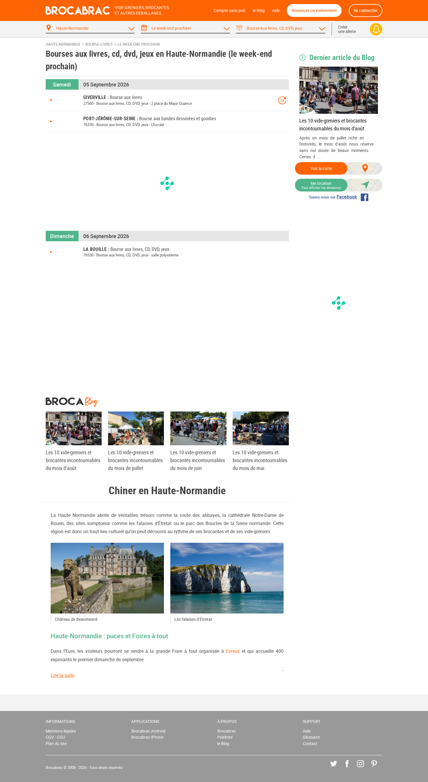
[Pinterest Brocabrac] (378, 768)
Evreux (233, 651)
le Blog (259, 10)
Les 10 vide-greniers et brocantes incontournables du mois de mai (260, 460)
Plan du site (56, 743)
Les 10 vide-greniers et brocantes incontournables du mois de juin (197, 460)
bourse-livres (99, 44)
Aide (276, 10)
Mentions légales (61, 731)
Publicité (225, 737)
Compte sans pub (229, 10)
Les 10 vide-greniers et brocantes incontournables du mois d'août (333, 124)
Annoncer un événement (314, 10)
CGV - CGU (55, 737)
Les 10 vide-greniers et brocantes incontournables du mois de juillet (135, 460)
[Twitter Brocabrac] (338, 768)
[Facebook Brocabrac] (351, 768)
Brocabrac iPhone (147, 737)
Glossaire (311, 737)
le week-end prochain (139, 44)
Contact (310, 743)
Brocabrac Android (148, 731)
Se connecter (365, 10)
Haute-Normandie (63, 44)
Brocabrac (226, 731)
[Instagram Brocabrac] (364, 768)
